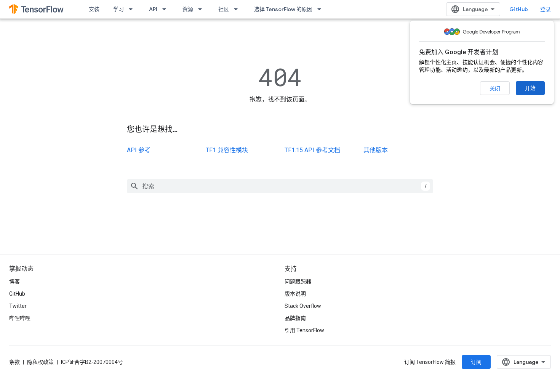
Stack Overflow (303, 306)
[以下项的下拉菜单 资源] (202, 9)
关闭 (495, 88)
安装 (94, 9)
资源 (187, 9)
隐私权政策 (40, 362)
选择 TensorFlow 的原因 (283, 9)
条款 (14, 362)
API (153, 9)
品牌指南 (295, 318)
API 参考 (138, 150)
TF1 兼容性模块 (227, 150)
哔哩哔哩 (19, 318)
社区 (223, 9)
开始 (530, 88)
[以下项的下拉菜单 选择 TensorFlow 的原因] (321, 9)
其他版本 (375, 150)
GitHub (518, 9)
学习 (118, 9)
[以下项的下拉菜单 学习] (133, 9)
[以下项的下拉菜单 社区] (238, 9)
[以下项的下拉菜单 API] (166, 9)
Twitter (18, 306)
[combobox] (280, 186)
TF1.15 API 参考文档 (312, 150)
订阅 (476, 362)
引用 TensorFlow (304, 330)
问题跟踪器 (298, 281)
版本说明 (295, 294)
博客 (14, 281)
